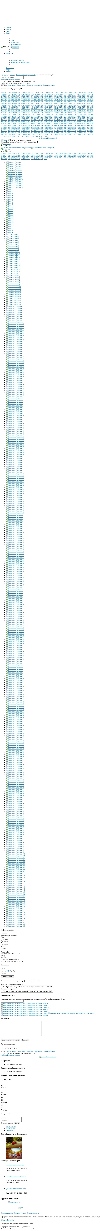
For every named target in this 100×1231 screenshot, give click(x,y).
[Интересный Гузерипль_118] (15, 889)
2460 (48, 101)
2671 (55, 129)
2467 (2, 103)
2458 (35, 101)
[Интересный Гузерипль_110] (15, 873)
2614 (48, 122)
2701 (68, 133)
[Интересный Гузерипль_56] (15, 768)
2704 (88, 133)
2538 (9, 112)
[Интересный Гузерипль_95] (15, 844)
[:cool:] (24, 1005)
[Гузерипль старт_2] (12, 236)
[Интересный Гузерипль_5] (14, 314)
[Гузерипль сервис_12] (13, 291)
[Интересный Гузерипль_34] (15, 579)
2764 (61, 157)
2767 (81, 157)
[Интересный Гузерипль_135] (15, 920)
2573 (55, 116)
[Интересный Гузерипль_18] (15, 339)
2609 (15, 122)
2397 (55, 98)
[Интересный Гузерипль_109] (15, 871)
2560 (61, 114)
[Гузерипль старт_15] (13, 261)
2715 (68, 134)
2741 (2, 155)
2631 (68, 123)
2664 (9, 129)
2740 (88, 153)
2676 (88, 129)
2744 (22, 155)
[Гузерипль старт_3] (12, 238)
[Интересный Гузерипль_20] (15, 376)
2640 (35, 125)
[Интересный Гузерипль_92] (15, 838)
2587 (55, 118)
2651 (15, 127)
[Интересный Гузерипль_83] (15, 821)
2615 (55, 122)
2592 (88, 118)
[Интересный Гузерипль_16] (15, 335)
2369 (55, 94)
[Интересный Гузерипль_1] (14, 306)
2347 (2, 92)
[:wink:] (24, 1009)
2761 (41, 157)
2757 (15, 157)
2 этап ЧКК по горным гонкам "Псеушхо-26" (16, 1176)
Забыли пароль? (10, 1127)
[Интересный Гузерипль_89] (15, 832)
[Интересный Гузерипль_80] (15, 815)
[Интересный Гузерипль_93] (15, 840)
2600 (48, 120)
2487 (41, 105)
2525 (15, 111)
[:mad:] (24, 1013)
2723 (28, 136)
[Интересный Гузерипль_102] (15, 858)
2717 (81, 134)
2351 (28, 92)
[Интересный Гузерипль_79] (15, 813)
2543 (41, 112)
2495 (2, 107)
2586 (48, 118)
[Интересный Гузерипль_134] (15, 918)
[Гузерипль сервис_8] (13, 283)
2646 (74, 125)
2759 (28, 157)
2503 (55, 107)
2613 (41, 122)
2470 (22, 103)
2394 (35, 98)
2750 (61, 155)
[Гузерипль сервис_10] (13, 287)
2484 (22, 105)
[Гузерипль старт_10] (13, 252)
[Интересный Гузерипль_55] (15, 766)
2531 (55, 111)
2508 (88, 107)
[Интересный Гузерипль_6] (14, 316)
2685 (55, 131)
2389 (2, 98)
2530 (48, 111)
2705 (2, 134)
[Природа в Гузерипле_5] (14, 170)
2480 (88, 103)
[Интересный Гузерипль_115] (15, 883)
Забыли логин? (10, 1128)
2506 (74, 107)
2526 (22, 111)
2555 (28, 114)
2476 (61, 103)
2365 (28, 94)
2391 (15, 98)
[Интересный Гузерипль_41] (15, 739)
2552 (9, 114)
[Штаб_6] (9, 199)
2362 (9, 94)
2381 (41, 96)
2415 (81, 100)
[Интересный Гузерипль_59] (15, 774)
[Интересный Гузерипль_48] (15, 753)
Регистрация (9, 1130)
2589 (68, 118)
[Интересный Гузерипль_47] (15, 751)
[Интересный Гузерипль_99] (15, 852)
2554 (22, 114)
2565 (2, 116)
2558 (48, 114)
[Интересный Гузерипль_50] (15, 756)
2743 (15, 155)
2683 (41, 131)
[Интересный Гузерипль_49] (15, 754)
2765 (68, 157)
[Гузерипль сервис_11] (13, 289)
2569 (28, 116)
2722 (22, 136)
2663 (2, 129)
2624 (22, 123)
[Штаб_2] (9, 191)
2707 (15, 134)
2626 (35, 123)
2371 (68, 94)
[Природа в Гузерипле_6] (14, 172)
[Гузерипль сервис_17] (13, 300)
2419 (15, 101)
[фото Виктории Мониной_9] (14, 1147)
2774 (35, 159)
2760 (35, 157)
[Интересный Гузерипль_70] (15, 795)
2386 (74, 96)
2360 (88, 92)
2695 (28, 133)
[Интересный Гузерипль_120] (15, 893)
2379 (28, 96)
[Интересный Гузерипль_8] (14, 320)
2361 (2, 94)
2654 (35, 127)
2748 (48, 155)
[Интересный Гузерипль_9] (14, 322)
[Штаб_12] (9, 211)
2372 (74, 94)
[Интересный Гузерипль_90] (15, 834)
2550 (88, 112)
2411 (55, 100)
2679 (15, 131)
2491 (68, 105)
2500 (35, 107)
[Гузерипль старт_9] (12, 250)
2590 (74, 118)
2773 (28, 159)
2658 (61, 127)
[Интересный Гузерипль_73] (15, 801)
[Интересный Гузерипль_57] (15, 770)
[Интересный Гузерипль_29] (15, 394)
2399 (68, 98)
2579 (2, 118)
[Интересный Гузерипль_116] (15, 885)
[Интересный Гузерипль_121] (15, 895)
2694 (22, 133)
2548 (74, 112)
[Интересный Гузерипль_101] (15, 856)
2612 (35, 122)
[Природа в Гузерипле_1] (14, 162)
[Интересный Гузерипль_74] (15, 803)
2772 (22, 159)
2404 (9, 100)
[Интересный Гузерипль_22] (15, 380)
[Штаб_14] (9, 215)
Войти (17, 1123)
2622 (9, 123)
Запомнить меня (8, 1123)
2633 (81, 123)
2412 (61, 100)
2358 (74, 92)
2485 (28, 105)
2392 (22, 98)
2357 (68, 92)
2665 (15, 129)
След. (2, 149)
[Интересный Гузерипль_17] (15, 337)
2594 (9, 120)
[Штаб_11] (9, 209)
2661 (81, 127)
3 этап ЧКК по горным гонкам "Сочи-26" (15, 1165)
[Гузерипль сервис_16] (13, 298)
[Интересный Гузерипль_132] (15, 914)
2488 (48, 105)
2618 (74, 122)
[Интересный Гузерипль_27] (15, 390)
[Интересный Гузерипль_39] (15, 735)
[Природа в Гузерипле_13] (14, 185)
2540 (22, 112)
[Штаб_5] (9, 197)
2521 (81, 109)
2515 (41, 109)
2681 (28, 131)
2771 (15, 159)
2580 (9, 118)
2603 (68, 120)
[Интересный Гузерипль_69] (15, 793)
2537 (2, 112)
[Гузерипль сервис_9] (13, 285)
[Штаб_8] (9, 203)
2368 (48, 94)
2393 (28, 98)
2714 (61, 134)
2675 (81, 129)
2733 (41, 153)
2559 (55, 114)
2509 (2, 109)
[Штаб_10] (9, 207)
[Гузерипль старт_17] (13, 265)
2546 (61, 112)
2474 (48, 103)
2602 (61, 120)
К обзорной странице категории (10, 80)
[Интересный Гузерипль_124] (15, 901)
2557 (41, 114)
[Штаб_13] (9, 213)
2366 (35, 94)
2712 (48, 134)
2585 (41, 118)
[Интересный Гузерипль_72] (15, 799)
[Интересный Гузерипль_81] (15, 817)
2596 (22, 120)
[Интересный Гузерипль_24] (15, 384)
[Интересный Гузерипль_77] (15, 809)
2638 (22, 125)
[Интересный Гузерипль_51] (15, 758)
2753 (81, 155)
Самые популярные (49, 85)
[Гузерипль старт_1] (12, 234)
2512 (22, 109)
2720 (9, 136)
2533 (68, 111)
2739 (81, 153)
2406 (22, 100)
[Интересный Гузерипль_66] (15, 788)
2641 (41, 125)
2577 (81, 116)
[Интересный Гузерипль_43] (15, 743)
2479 (81, 103)
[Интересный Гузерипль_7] (14, 318)
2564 (88, 114)
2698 (48, 133)
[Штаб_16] (9, 218)
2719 (2, 136)
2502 (48, 107)
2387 (81, 96)
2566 (9, 116)
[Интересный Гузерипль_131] (15, 912)
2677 (2, 131)
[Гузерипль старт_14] (13, 259)
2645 (68, 125)
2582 (22, 118)
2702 (74, 133)
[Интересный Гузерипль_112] (15, 877)
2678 (9, 131)
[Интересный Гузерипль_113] (15, 879)
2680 (22, 131)
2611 (28, 122)
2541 (28, 112)
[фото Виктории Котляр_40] (14, 1159)
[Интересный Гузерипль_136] (15, 922)
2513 (28, 109)
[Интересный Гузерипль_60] (15, 776)
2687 (68, 131)
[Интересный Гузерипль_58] (15, 772)
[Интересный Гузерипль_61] (15, 778)
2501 (41, 107)
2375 (2, 96)
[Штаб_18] (9, 222)
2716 (74, 134)
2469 (15, 103)
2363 (15, 94)
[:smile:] (24, 1003)
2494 (88, 105)
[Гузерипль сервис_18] (13, 302)
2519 (68, 109)
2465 (81, 101)
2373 (81, 94)
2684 (48, 131)
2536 (88, 111)
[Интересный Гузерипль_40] (15, 737)
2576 (74, 116)
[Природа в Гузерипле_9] (14, 178)
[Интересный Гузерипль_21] (15, 378)
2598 (35, 120)
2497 (15, 107)
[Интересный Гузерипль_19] (15, 374)
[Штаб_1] (9, 189)
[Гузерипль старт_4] (12, 240)
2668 (35, 129)
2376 (9, 96)
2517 (55, 109)
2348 (9, 92)
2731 (28, 153)
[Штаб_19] (9, 224)
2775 (41, 159)
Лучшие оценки (11, 85)
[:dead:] (24, 1015)
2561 (68, 114)
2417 (2, 101)
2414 (74, 100)
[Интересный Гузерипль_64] (15, 784)
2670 (48, 129)
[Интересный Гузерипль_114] (15, 881)
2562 (74, 114)
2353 (41, 92)
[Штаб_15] (9, 217)
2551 (2, 114)
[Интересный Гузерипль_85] (15, 825)
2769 (2, 159)
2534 (74, 111)
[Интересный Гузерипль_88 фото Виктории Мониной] (48, 138)
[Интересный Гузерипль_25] (15, 386)
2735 (55, 153)
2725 (41, 136)
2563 (81, 114)
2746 (35, 155)
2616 (61, 122)
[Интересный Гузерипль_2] (14, 308)
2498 (22, 107)
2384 (61, 96)
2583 (28, 118)
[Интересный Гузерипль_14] (15, 332)
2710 (35, 134)
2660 (74, 127)
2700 (61, 133)
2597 (28, 120)
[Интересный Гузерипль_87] (15, 829)
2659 (68, 127)
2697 (41, 133)
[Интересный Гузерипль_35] (15, 581)
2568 (22, 116)
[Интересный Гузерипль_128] (15, 906)
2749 (55, 155)
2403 (2, 100)
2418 (9, 101)
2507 (81, 107)
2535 (81, 111)
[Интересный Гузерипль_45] (15, 747)
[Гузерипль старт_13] (13, 257)
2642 (48, 125)
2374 (88, 94)
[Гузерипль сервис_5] (13, 277)
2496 (9, 107)
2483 (15, 105)
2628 (48, 123)
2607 (2, 122)
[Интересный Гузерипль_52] (15, 760)
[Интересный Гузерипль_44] (15, 745)
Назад (9, 144)
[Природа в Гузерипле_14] (14, 187)
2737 (68, 153)
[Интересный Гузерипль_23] (15, 382)
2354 (48, 92)
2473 (41, 103)
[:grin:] (25, 1007)
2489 (55, 105)
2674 (74, 129)
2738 (74, 153)
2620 (88, 122)
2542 (35, 112)
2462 (61, 101)
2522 (88, 109)
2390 (9, 98)
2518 (61, 109)
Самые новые (21, 85)
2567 (15, 116)
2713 (55, 134)
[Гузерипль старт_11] (13, 254)
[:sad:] (71, 1013)
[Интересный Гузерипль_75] (15, 805)
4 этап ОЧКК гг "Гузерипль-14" (25, 75)
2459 (41, 101)
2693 (15, 133)
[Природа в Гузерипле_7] (14, 174)
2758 (22, 157)
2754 (88, 155)
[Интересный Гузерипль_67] (15, 790)
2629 (55, 123)
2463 (68, 101)
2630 (61, 123)
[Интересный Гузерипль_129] (15, 908)
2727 (2, 153)
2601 (55, 120)
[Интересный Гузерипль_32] (15, 575)
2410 (48, 100)
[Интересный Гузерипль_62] (15, 780)
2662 (88, 127)
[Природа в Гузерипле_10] (14, 180)
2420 (22, 101)
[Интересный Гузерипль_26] (15, 388)
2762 (48, 157)
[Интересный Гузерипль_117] (15, 887)
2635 (2, 125)
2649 (2, 127)
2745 (28, 155)
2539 (15, 112)
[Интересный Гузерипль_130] (15, 910)
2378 (22, 96)
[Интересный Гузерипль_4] (14, 312)
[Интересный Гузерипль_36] (15, 583)
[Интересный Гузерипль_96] (15, 846)
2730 (22, 153)
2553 (15, 114)
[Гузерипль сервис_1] (13, 269)
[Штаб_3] (9, 193)
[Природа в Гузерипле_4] (14, 168)
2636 (9, 125)
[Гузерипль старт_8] (12, 248)
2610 (22, 122)
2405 (15, 100)
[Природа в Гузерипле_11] (14, 181)
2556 (35, 114)
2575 (68, 116)
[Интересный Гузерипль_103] (15, 860)
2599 (41, 120)
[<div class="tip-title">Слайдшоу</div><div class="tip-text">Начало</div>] (4, 140)
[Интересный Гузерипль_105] (15, 864)
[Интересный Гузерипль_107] (15, 867)
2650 (9, 127)
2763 (55, 157)
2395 (41, 98)
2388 (88, 96)
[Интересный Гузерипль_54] (15, 764)
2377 (15, 96)
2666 (22, 129)
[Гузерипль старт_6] (12, 244)
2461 (55, 101)
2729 (15, 153)
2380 (35, 96)
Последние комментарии (34, 85)
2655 (41, 127)
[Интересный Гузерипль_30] (15, 396)
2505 (68, 107)
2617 (68, 122)
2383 (55, 96)
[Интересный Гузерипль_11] (15, 326)
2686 (61, 131)
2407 (28, 100)
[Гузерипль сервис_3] (13, 273)
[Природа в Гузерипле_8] (14, 176)
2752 (74, 155)
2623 (15, 123)
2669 (41, 129)
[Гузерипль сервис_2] (13, 271)
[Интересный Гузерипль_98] (15, 850)
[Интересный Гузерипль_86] (15, 827)
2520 (74, 109)
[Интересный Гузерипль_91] (15, 836)
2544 (48, 112)
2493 (81, 105)
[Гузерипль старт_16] (13, 263)
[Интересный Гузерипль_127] (15, 905)
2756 (9, 157)
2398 (61, 98)
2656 (48, 127)
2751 (68, 155)
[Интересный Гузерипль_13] (15, 330)
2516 (48, 109)
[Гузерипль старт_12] (13, 256)
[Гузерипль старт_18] (13, 267)
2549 (81, 112)
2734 (48, 153)
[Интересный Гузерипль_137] (15, 924)
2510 (9, 109)
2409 (41, 100)
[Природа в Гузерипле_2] (14, 164)
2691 (2, 133)
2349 (15, 92)
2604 (74, 120)
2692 (9, 133)
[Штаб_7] (9, 201)
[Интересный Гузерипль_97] (15, 848)
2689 (81, 131)
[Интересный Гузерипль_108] (15, 869)
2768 (88, 157)
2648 (88, 125)
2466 (88, 101)
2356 (61, 92)
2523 (2, 111)
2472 (35, 103)
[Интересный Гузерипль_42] (15, 741)
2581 (15, 118)
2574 (61, 116)
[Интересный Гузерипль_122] (15, 897)
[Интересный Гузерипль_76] (15, 807)
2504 (61, 107)
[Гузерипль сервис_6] (13, 279)
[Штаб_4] (9, 195)
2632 (74, 123)
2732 (35, 153)
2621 (2, 123)
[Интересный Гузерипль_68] (15, 791)
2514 (35, 109)
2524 (9, 111)
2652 (22, 127)
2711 (41, 134)
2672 (61, 129)
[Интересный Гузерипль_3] (14, 310)
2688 (74, 131)
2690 (88, 131)
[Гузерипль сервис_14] (13, 295)
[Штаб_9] (9, 205)
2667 (28, 129)
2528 (35, 111)
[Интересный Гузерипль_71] (15, 797)
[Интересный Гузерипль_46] (15, 749)
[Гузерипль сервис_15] (13, 296)
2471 (28, 103)
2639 (28, 125)
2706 (9, 134)
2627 (41, 123)
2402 (88, 98)
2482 (9, 105)
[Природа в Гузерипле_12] (14, 183)
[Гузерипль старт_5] (12, 242)
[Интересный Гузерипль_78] (15, 811)
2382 (48, 96)
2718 (88, 134)
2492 (74, 105)
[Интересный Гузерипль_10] (15, 324)
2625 (28, 123)
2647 (81, 125)
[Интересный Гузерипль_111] (15, 875)
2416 (88, 100)
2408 (35, 100)
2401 (81, 98)
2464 (74, 101)
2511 (15, 109)
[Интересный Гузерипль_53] (15, 762)
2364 (22, 94)
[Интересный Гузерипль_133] (15, 916)
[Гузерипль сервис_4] (13, 275)
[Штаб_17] (9, 220)
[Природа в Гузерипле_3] (14, 166)
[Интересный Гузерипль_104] (15, 862)
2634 (88, 123)
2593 (2, 120)
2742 (9, 155)
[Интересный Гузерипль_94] (15, 842)
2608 (9, 122)
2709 (28, 134)
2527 (28, 111)
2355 (55, 92)
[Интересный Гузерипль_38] (15, 659)
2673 (68, 129)
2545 (55, 112)
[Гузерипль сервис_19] (13, 304)
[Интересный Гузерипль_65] (15, 786)
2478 (74, 103)
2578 (88, 116)
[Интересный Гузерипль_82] (15, 819)
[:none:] (24, 1011)
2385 (68, 96)
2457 (28, 101)
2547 (68, 112)
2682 (35, 131)
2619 (81, 122)
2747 (41, 155)
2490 (61, 105)
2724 (35, 136)
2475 (55, 103)
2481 (2, 105)
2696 (35, 133)
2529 (41, 111)
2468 (9, 103)
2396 (48, 98)
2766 (74, 157)
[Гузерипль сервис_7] (13, 281)
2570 (35, 116)
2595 (15, 120)
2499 (28, 107)
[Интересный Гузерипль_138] (15, 926)
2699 (55, 133)
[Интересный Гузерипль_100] (15, 854)
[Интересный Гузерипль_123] (15, 899)
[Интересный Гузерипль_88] (15, 830)
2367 (41, 94)
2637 (15, 125)
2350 (22, 92)
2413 (68, 100)
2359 (81, 92)
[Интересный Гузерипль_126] (15, 903)
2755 (2, 157)
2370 (61, 94)
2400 (74, 98)
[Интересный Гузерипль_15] (15, 333)
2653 (28, 127)
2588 (61, 118)
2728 (9, 153)
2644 (61, 125)
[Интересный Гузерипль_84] (15, 823)
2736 (61, 153)
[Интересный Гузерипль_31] (15, 573)
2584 (35, 118)
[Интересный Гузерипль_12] (15, 328)
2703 (81, 133)
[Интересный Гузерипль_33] (15, 577)
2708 (22, 134)
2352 (35, 92)
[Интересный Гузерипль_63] (15, 782)
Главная (12, 75)
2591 (81, 118)
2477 (68, 103)
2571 (41, 116)
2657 (55, 127)
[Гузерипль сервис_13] (13, 293)
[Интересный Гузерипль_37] (15, 585)
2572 (48, 116)
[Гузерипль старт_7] (12, 246)
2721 (15, 136)
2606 (88, 120)
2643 (55, 125)
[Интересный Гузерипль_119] (15, 891)
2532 (61, 111)
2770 (9, 159)
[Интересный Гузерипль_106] (15, 866)
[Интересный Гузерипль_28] (15, 392)
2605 (81, 120)
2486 (35, 105)
